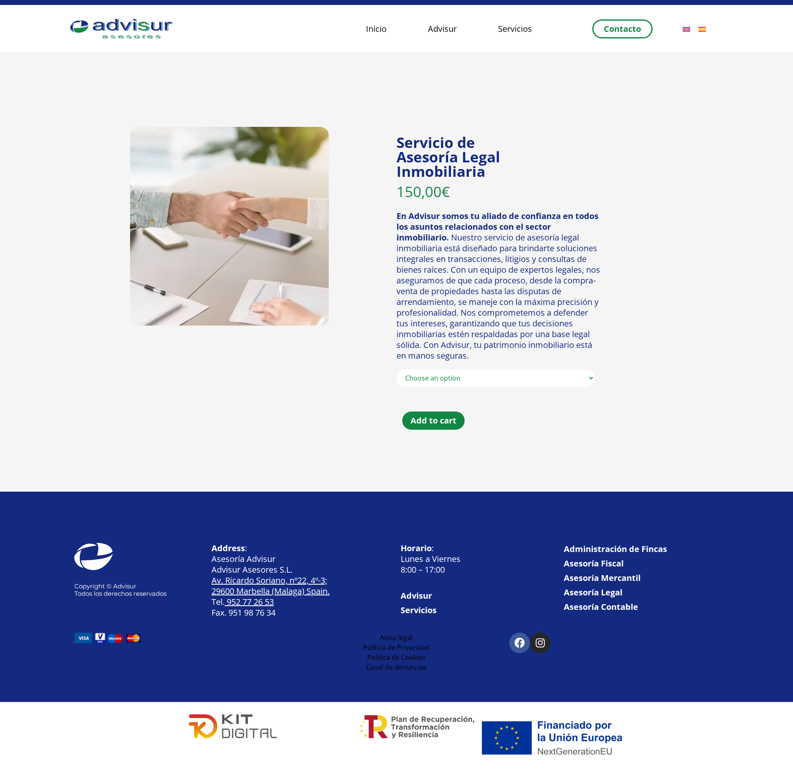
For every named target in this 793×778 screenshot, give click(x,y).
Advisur (442, 28)
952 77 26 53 (249, 601)
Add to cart (433, 420)
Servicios (515, 28)
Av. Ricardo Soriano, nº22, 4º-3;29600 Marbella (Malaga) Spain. (270, 586)
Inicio (376, 28)
